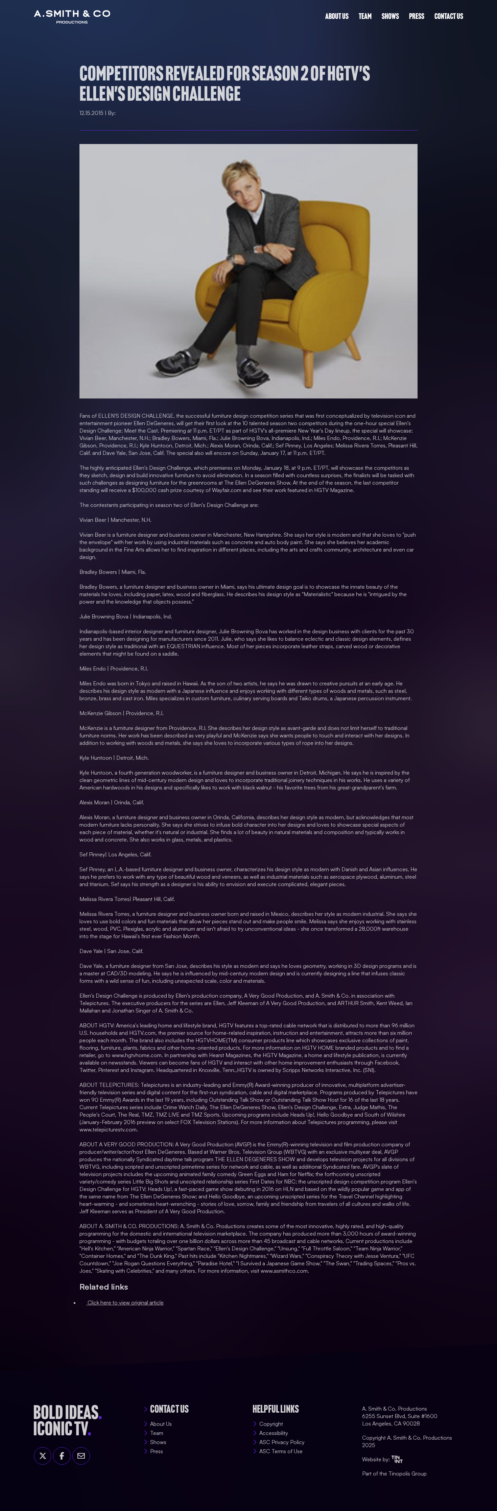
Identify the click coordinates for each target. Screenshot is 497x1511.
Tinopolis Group (407, 1473)
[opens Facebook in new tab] (62, 1456)
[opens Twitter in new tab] (42, 1456)
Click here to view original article (125, 1298)
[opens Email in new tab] (81, 1456)
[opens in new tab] (397, 1459)
